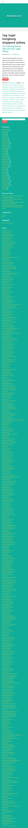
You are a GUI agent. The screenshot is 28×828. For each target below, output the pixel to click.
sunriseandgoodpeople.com (9, 580)
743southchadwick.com (8, 341)
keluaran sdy (13, 91)
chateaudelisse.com (7, 303)
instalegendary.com (7, 272)
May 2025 (4, 134)
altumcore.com (6, 633)
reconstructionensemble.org (9, 590)
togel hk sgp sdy (6, 102)
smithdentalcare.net (7, 820)
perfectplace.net (6, 432)
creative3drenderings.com (8, 651)
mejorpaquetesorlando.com (9, 388)
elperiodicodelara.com (7, 234)
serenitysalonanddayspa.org (9, 243)
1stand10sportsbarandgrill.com (9, 390)
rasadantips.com (6, 251)
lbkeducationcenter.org (8, 429)
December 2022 (5, 180)
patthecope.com (6, 626)
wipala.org (4, 447)
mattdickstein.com (6, 659)
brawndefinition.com (7, 492)
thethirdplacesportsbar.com (9, 746)
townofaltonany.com (7, 574)
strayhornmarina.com (7, 489)
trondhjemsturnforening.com (9, 762)
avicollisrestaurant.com (8, 607)
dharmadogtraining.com (8, 811)
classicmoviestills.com (7, 462)
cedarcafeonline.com (7, 245)
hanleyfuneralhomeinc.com (8, 387)
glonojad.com (5, 517)
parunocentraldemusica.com (9, 759)
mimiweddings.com (6, 817)
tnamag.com (5, 636)
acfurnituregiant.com (7, 246)
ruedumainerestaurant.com (8, 514)
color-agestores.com (7, 445)
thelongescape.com (7, 555)
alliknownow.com (6, 480)
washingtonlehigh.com (7, 719)
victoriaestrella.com (7, 601)
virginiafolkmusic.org (7, 421)
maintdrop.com (6, 289)
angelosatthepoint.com (8, 615)
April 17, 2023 (11, 54)
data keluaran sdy (6, 85)
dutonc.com (5, 554)
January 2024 (5, 159)
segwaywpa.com (6, 642)
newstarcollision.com (7, 398)
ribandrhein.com (6, 424)
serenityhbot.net (6, 667)
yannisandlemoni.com (7, 374)
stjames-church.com (7, 521)
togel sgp (19, 106)
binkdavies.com (6, 497)
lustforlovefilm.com (7, 505)
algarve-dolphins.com (7, 563)
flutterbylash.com (6, 787)
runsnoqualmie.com (7, 697)
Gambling (9, 83)
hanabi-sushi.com (6, 722)
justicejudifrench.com (7, 535)
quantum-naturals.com (7, 768)
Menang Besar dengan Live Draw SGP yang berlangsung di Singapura (11, 200)
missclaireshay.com (6, 231)
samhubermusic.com (7, 823)
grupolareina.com (6, 316)
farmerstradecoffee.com (8, 653)
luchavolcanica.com (7, 593)
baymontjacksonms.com (8, 573)
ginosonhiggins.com (7, 566)
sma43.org (4, 710)
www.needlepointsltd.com (8, 703)
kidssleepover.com (6, 259)
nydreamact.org (6, 276)
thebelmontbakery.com (8, 264)
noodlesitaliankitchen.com (8, 275)
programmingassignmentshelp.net (10, 257)
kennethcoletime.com (7, 540)
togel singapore (10, 108)
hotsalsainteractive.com (8, 242)
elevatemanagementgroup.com (10, 793)
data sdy (13, 87)
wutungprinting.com (7, 568)
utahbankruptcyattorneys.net (9, 357)
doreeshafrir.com (6, 524)
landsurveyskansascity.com (8, 692)
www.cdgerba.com (6, 757)
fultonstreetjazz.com (7, 311)
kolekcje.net (5, 426)
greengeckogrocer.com (8, 404)
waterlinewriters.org (7, 647)
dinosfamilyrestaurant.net (8, 327)
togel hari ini (5, 98)
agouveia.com (5, 804)
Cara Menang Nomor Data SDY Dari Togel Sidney (11, 49)
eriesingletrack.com (7, 379)
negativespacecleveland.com (9, 577)
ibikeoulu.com (5, 530)
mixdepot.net (5, 729)
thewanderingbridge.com (8, 536)
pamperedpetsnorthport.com (9, 380)
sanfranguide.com (6, 470)
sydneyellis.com (6, 410)
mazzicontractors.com (7, 744)
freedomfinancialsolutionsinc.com (10, 683)
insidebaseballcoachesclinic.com (10, 778)
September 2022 (6, 185)
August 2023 (5, 167)
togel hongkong (15, 102)
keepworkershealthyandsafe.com (10, 273)
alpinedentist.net (6, 295)
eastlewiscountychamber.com (9, 481)
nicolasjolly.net (6, 506)
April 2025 (4, 136)
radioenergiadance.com (8, 297)
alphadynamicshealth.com (8, 785)
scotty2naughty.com (7, 522)
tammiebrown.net (6, 552)
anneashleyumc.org (6, 691)
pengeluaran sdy (14, 93)
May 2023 (4, 172)
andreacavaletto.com (7, 440)
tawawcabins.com (6, 363)
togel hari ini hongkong (14, 98)
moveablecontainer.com (8, 314)
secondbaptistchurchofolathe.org (10, 806)
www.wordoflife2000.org (8, 360)
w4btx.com (5, 391)
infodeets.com (5, 240)
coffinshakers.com (6, 532)
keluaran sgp (20, 91)
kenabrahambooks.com (8, 500)
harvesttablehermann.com (8, 330)
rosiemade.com (6, 382)
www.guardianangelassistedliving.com (11, 760)
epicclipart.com (6, 286)
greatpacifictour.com (7, 599)
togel (14, 83)
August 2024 (5, 148)
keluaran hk (6, 91)
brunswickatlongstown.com (9, 543)
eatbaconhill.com (6, 256)
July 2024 (4, 150)
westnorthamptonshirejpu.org (9, 308)
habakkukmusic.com (7, 664)
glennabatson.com (6, 487)
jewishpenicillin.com (7, 417)
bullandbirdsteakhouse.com (9, 705)
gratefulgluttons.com (7, 456)
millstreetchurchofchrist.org (9, 781)
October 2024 (5, 145)
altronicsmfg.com (6, 254)
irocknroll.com (5, 358)
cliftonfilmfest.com (7, 350)
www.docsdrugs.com (7, 699)
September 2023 (6, 166)
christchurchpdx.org (7, 499)
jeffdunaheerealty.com (7, 680)
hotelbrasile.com (6, 309)
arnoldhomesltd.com (7, 347)
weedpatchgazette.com (8, 376)
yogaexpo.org (5, 437)
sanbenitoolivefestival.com (9, 461)
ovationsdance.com (7, 423)
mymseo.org (5, 807)
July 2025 (4, 133)
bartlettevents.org (6, 313)
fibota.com (5, 755)
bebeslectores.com (7, 324)
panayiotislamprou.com (8, 300)
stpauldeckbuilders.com (8, 694)
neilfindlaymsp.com (7, 606)
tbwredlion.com (6, 765)
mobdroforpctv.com (7, 458)
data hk (22, 83)
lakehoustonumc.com (7, 662)
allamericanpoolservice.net (8, 415)
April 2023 (4, 174)
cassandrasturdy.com (7, 459)
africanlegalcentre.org (7, 510)
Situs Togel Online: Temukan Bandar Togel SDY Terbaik (12, 207)
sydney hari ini (17, 95)
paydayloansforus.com (7, 262)
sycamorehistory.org (7, 732)
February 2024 (5, 158)
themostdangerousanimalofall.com (10, 476)
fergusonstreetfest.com (8, 771)
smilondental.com (6, 396)
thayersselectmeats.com (8, 639)
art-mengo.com (6, 549)
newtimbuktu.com (6, 253)
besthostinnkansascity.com (8, 819)
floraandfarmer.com (7, 335)
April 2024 (4, 155)
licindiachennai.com (7, 237)
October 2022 (5, 183)
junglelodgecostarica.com (8, 558)
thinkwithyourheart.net (8, 355)
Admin (18, 54)
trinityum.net (5, 743)
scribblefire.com (6, 435)
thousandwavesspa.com (8, 603)
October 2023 (5, 164)
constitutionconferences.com (9, 625)
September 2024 (6, 147)
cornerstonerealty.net (7, 733)
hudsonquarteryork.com (8, 754)
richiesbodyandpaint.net (8, 235)
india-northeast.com (7, 342)
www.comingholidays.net (8, 469)
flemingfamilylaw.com (7, 798)
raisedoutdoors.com (7, 354)
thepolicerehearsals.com (8, 478)
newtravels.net (5, 261)
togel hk (22, 100)
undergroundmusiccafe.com (9, 822)
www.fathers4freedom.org (8, 675)
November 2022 (5, 182)
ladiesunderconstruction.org (9, 322)
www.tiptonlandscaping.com (9, 714)
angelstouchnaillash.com (8, 393)
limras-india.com (6, 232)
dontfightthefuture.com (8, 346)
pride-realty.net (6, 784)
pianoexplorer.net (6, 740)
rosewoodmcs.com (6, 730)
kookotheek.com (6, 298)
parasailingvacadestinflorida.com (10, 782)
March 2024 (4, 156)
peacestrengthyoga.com (8, 681)
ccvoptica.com (5, 718)
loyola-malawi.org (6, 448)
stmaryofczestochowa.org (8, 533)
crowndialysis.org (6, 412)
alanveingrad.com (6, 565)
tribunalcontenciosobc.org (8, 483)
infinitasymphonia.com (7, 508)
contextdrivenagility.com (8, 528)
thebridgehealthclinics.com (9, 645)
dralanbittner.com (6, 372)
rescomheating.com (7, 815)
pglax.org (4, 576)
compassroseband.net (7, 631)
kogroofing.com (6, 294)
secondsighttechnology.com (9, 401)
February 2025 (5, 139)
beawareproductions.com (8, 527)
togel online (20, 104)
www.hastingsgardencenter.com (10, 738)
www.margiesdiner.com (8, 700)
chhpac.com (5, 809)
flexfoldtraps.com (6, 685)
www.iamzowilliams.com (8, 737)
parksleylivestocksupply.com (9, 442)
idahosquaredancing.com (8, 361)
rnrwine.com (5, 800)
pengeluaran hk (6, 93)
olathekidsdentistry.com (8, 385)
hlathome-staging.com (7, 406)
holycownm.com (6, 595)
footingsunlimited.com (7, 696)
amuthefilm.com (6, 503)
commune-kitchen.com (7, 502)
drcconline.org (5, 609)
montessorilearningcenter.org (9, 770)
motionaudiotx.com (7, 812)
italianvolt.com (6, 368)
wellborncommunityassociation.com (11, 305)
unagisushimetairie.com (8, 278)
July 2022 (4, 188)
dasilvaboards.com (6, 486)
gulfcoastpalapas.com (7, 644)
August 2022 (5, 186)
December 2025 (5, 130)
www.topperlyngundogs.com (9, 677)
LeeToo (18, 826)
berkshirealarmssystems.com (9, 369)
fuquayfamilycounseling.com (9, 803)
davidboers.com (6, 656)
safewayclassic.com (7, 265)
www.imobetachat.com (8, 658)
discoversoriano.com (7, 465)
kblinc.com (4, 377)
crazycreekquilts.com (7, 495)
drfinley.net (5, 796)
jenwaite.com (5, 792)
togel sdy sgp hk (12, 106)
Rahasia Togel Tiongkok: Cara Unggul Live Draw (12, 205)
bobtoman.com (6, 290)
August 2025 (5, 131)
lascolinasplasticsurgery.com (9, 707)
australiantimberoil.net (7, 325)
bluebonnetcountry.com (8, 284)
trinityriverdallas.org (7, 431)
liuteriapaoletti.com (7, 579)
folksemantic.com (6, 365)
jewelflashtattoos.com (7, 279)
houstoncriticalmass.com (8, 475)
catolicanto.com (6, 428)
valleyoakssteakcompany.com (9, 618)
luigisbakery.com (6, 721)
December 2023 (5, 161)
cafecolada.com (6, 464)
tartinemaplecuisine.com (8, 544)
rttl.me (3, 814)
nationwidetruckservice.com (9, 596)
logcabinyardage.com (7, 655)
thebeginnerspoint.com (8, 467)
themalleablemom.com (7, 538)
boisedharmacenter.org (8, 443)
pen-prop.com (5, 672)
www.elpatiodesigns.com (8, 752)
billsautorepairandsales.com (9, 767)
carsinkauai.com (6, 779)
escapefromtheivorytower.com (10, 339)
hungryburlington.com (7, 541)
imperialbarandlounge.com (8, 352)
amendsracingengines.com (8, 686)
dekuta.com (5, 726)
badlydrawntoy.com (7, 661)
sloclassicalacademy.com (8, 484)
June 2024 (4, 152)
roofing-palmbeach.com (8, 344)
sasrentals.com (5, 399)
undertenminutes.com (7, 248)
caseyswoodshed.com (7, 620)
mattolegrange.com (7, 557)
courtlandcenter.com (7, 604)
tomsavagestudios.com (8, 418)
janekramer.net (5, 546)
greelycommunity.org (7, 513)
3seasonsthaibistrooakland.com (10, 434)
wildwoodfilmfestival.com (8, 306)
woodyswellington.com (8, 749)
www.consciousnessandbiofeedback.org (12, 735)
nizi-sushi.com (5, 547)
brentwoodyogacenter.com (9, 713)
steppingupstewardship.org (9, 716)
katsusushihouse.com (7, 511)
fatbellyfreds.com (6, 751)
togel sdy (4, 106)
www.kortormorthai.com (8, 688)
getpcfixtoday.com (7, 281)
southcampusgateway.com (8, 301)
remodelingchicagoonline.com (9, 711)
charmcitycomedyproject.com (9, 525)
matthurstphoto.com (7, 774)
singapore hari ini (9, 95)
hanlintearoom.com (7, 789)
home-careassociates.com (8, 439)
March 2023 (4, 175)
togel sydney (15, 110)
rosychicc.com (5, 450)
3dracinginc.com (6, 473)
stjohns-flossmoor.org (7, 585)
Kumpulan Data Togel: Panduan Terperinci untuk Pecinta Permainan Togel (12, 196)
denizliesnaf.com (6, 623)
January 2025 (5, 141)
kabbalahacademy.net (7, 394)
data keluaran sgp (16, 85)
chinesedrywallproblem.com (9, 582)
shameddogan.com (6, 648)
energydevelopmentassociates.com (11, 333)
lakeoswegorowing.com (8, 801)
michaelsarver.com (6, 402)
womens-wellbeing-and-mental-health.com (13, 420)
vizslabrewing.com (6, 371)
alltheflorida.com (6, 776)
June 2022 (4, 189)
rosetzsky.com (5, 516)
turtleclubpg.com (6, 598)
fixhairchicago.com (6, 621)
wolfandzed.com (6, 724)
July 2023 (4, 169)
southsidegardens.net (7, 741)
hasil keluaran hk (13, 89)
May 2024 (4, 153)
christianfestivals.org (7, 560)
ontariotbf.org (5, 270)
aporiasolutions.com (7, 640)
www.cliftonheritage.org (8, 708)
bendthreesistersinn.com (8, 584)
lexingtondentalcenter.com (9, 409)
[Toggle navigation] (3, 2)
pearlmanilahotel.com (7, 287)
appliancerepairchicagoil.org (9, 268)
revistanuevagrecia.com (8, 519)
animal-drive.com (6, 634)
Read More (5, 79)
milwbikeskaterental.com (8, 571)
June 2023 (4, 171)
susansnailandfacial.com (8, 670)
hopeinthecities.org (7, 454)
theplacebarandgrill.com (8, 610)
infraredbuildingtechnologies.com (10, 328)
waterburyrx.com (6, 612)
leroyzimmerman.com (7, 795)
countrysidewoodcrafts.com (9, 267)
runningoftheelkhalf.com (8, 678)
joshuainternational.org (8, 669)
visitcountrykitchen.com (8, 562)
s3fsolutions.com (6, 336)
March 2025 (4, 137)
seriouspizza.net (6, 629)
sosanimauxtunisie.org (7, 292)
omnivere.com (5, 249)
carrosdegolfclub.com (7, 331)
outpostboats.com (6, 451)
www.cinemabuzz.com (7, 727)
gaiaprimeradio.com (7, 551)
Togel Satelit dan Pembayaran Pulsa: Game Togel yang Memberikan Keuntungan (13, 203)
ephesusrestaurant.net (7, 748)
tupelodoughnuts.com (7, 383)
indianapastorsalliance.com (8, 617)
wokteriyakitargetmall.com (9, 407)
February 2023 (5, 177)
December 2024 (5, 142)
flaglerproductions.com (8, 491)
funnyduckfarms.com (7, 790)
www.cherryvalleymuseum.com (9, 317)
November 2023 (5, 163)
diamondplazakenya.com (8, 763)
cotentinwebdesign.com (8, 319)
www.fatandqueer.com (7, 689)
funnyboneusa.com (6, 587)
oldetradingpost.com (7, 320)
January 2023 (5, 178)
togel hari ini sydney (14, 100)
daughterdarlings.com (7, 238)
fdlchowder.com (6, 702)
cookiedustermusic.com (8, 588)
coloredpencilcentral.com (8, 349)
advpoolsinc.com (6, 614)
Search (4, 122)
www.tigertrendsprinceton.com (10, 673)
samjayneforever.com (7, 773)
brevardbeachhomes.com (8, 338)
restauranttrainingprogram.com (9, 413)
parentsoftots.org (6, 650)
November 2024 (5, 144)
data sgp (18, 87)
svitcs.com (4, 628)
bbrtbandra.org (6, 283)
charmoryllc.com (6, 472)
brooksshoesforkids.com (8, 637)
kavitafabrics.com (6, 592)
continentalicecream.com (8, 494)
